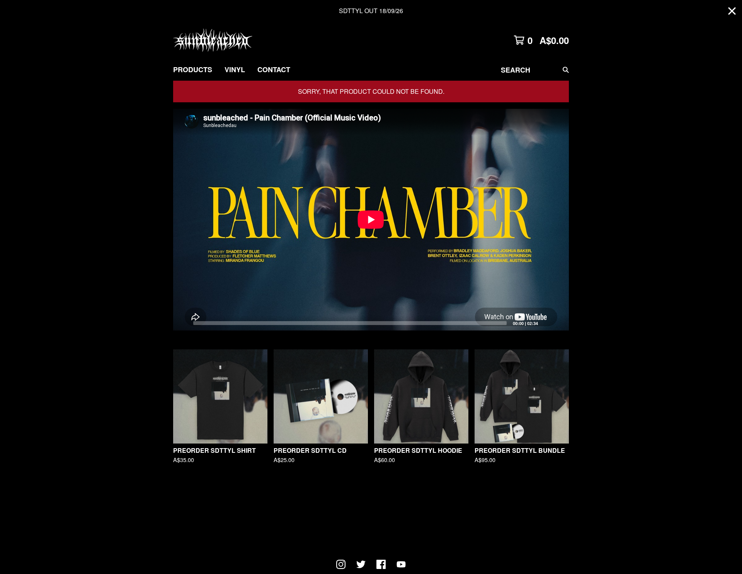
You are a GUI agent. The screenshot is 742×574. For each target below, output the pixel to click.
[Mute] (546, 322)
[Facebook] (381, 564)
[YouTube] (401, 564)
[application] (371, 219)
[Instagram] (341, 564)
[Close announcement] (732, 11)
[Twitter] (361, 564)
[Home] (212, 40)
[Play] (182, 322)
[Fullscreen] (558, 322)
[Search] (566, 69)
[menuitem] (192, 69)
